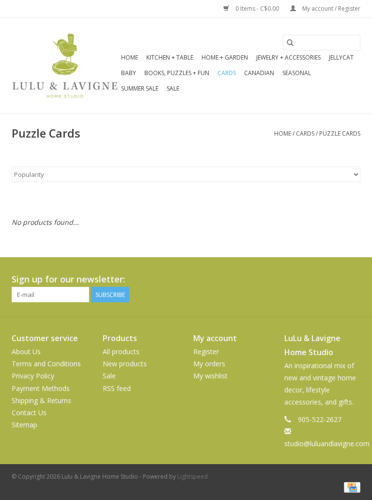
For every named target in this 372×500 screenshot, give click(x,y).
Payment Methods (41, 388)
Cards (226, 73)
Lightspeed (192, 476)
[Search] (290, 42)
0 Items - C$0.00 (257, 8)
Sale (173, 88)
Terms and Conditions (46, 363)
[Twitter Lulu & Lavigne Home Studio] (335, 279)
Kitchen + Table (169, 57)
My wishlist (210, 375)
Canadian (259, 73)
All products (121, 351)
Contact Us (29, 412)
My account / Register (330, 8)
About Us (26, 351)
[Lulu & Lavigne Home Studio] (65, 65)
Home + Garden (225, 57)
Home (129, 57)
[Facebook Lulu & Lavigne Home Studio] (318, 279)
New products (125, 363)
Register (206, 351)
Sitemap (24, 424)
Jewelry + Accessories (288, 57)
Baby (128, 73)
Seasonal (296, 73)
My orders (209, 363)
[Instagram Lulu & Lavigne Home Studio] (352, 279)
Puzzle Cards (339, 133)
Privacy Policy (33, 375)
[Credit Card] (350, 487)
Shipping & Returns (41, 400)
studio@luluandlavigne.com (327, 443)
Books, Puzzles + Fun (176, 73)
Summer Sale (139, 88)
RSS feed (117, 388)
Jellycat (341, 57)
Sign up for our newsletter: (68, 279)
